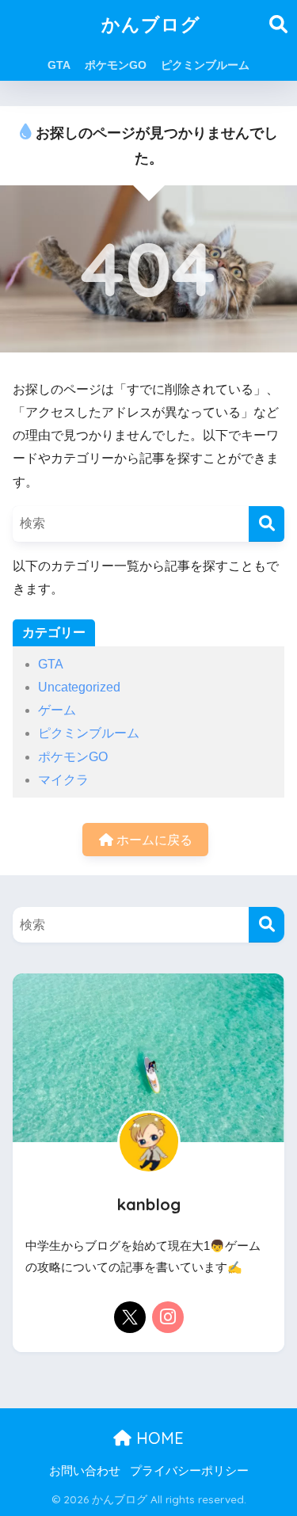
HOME (157, 1438)
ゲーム (57, 710)
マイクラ (63, 780)
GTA (59, 65)
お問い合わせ (84, 1471)
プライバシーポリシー (189, 1471)
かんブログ (150, 24)
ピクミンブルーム (205, 65)
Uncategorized (79, 687)
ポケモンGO (116, 65)
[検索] (266, 524)
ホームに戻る (152, 840)
